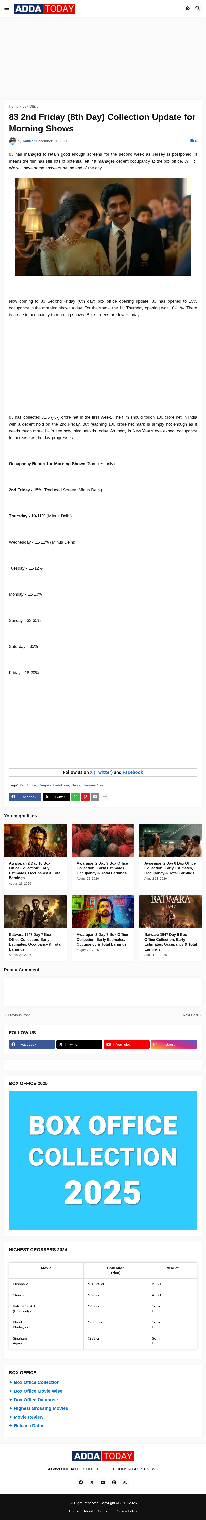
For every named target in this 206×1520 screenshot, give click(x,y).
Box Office (30, 106)
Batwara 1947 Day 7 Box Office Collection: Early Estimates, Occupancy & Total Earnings (35, 941)
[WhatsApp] (75, 797)
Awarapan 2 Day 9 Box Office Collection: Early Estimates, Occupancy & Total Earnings (102, 868)
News (75, 785)
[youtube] (103, 1482)
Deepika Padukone (54, 785)
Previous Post (19, 1015)
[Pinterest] (85, 797)
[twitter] (92, 1482)
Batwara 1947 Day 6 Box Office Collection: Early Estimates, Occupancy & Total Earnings (170, 941)
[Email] (95, 797)
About (88, 1511)
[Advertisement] (103, 58)
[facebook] (81, 1482)
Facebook (133, 772)
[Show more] (105, 797)
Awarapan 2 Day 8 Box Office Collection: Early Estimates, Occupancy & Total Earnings (170, 868)
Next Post (190, 1015)
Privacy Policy (126, 1511)
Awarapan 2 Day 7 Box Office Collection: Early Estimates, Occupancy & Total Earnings (102, 939)
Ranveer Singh (94, 785)
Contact (104, 1511)
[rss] (125, 1482)
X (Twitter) (101, 772)
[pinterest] (114, 1482)
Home (13, 106)
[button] (7, 8)
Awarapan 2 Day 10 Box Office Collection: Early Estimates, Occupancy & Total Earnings (35, 870)
